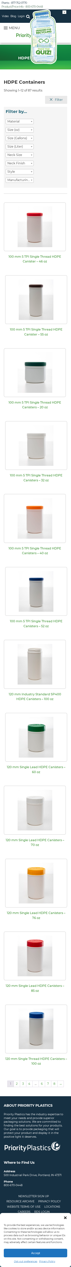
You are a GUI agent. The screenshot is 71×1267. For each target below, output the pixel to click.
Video (5, 16)
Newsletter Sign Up (33, 1196)
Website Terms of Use (24, 1206)
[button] (65, 1218)
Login (21, 16)
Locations (52, 1206)
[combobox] (20, 121)
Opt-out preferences (25, 1261)
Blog (13, 16)
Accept (35, 1253)
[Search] (28, 16)
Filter (58, 100)
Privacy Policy (47, 1261)
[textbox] (20, 121)
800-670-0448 (13, 1185)
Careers (24, 1212)
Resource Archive (20, 1201)
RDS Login (42, 1212)
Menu (14, 28)
